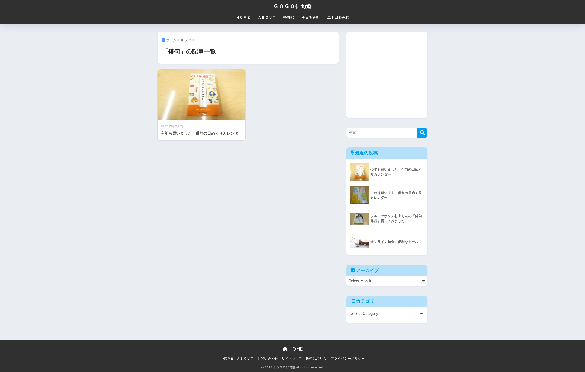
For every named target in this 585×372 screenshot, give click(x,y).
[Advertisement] (387, 78)
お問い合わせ (267, 358)
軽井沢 (288, 17)
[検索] (422, 133)
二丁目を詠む (338, 17)
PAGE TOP (568, 357)
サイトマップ (292, 358)
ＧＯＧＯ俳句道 (292, 6)
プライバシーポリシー (347, 358)
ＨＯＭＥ (243, 17)
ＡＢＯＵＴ (267, 17)
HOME (295, 349)
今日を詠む (311, 17)
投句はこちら (316, 358)
